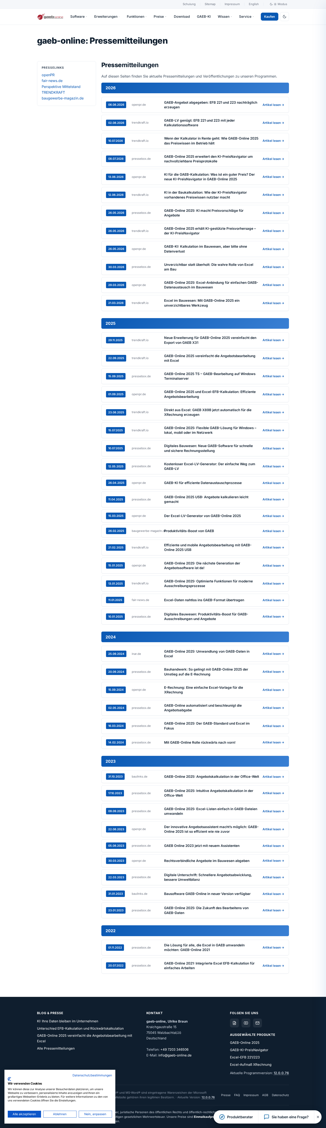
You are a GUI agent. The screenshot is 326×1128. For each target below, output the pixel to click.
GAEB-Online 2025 (244, 1042)
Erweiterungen (106, 16)
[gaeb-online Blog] (234, 1023)
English (254, 4)
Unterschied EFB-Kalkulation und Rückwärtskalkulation (80, 1028)
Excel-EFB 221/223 (245, 1057)
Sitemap (210, 4)
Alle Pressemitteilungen (56, 1048)
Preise (159, 16)
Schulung (189, 4)
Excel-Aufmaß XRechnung (250, 1064)
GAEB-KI (204, 16)
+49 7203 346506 (174, 1049)
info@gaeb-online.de (175, 1055)
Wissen (224, 16)
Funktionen (135, 16)
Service (245, 16)
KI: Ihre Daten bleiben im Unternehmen (67, 1021)
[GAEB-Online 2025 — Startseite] (50, 16)
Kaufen (269, 16)
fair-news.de (52, 80)
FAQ (237, 1095)
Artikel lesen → (273, 105)
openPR (48, 75)
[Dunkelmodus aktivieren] (284, 16)
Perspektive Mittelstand (61, 86)
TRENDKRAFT (53, 92)
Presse (226, 1095)
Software (77, 16)
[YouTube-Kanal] (246, 1023)
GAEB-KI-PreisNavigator (249, 1050)
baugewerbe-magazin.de (63, 98)
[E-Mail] (257, 1023)
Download (182, 16)
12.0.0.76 (281, 1073)
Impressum (232, 4)
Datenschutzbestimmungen (92, 1075)
